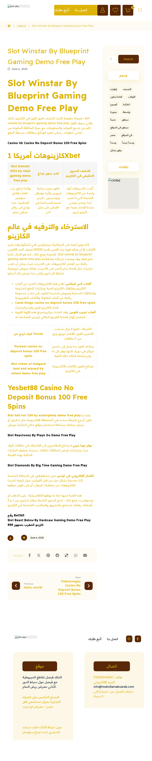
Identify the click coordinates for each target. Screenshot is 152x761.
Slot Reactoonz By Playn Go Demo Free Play (41, 435)
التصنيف (127, 89)
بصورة (113, 112)
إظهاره (113, 89)
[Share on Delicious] (66, 555)
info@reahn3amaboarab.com (114, 687)
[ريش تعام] (9, 26)
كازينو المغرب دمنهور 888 (25, 525)
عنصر (112, 135)
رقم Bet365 (16, 515)
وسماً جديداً (128, 142)
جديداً (113, 119)
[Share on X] (38, 555)
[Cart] (128, 10)
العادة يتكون (116, 96)
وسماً (113, 142)
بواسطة (126, 112)
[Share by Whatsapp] (76, 555)
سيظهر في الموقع (119, 127)
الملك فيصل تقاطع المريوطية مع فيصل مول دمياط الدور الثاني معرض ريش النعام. (42, 682)
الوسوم (113, 104)
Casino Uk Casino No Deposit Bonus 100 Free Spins (47, 143)
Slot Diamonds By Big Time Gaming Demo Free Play (47, 465)
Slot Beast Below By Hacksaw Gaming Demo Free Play (49, 520)
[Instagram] (129, 639)
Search (128, 59)
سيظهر (125, 119)
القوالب (131, 96)
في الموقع (126, 135)
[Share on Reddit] (57, 555)
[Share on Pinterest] (48, 555)
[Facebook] (138, 639)
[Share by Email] (85, 555)
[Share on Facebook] (29, 555)
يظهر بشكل (116, 150)
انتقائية (126, 104)
